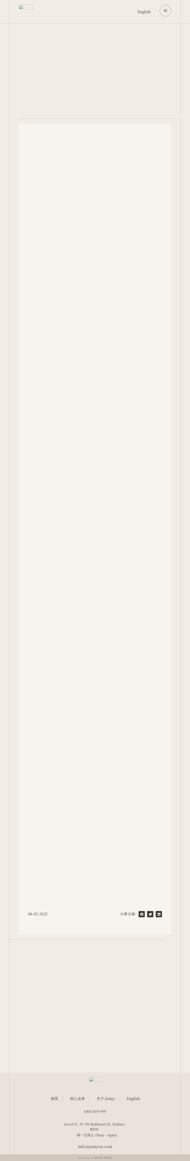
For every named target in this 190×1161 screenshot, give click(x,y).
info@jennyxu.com (95, 1146)
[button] (142, 914)
